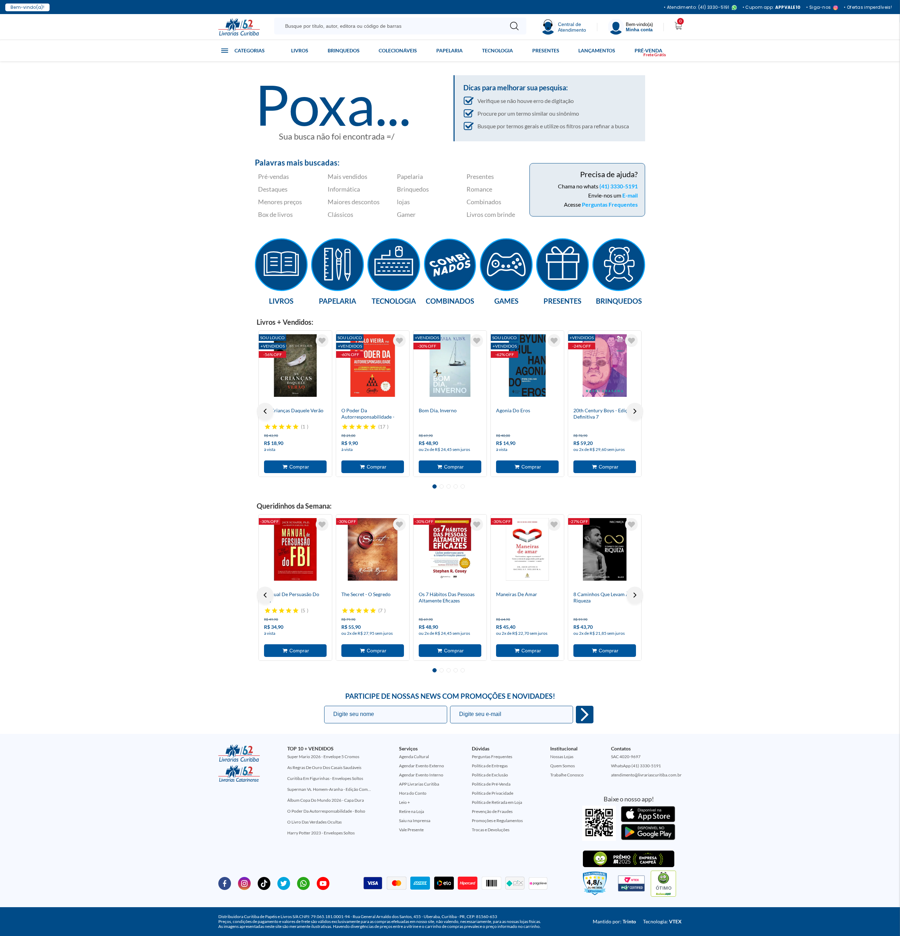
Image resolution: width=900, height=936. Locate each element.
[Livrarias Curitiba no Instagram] (244, 883)
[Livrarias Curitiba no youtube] (323, 883)
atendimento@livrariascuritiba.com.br (646, 774)
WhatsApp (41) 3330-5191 (636, 765)
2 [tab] (441, 486)
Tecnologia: (662, 921)
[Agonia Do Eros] (527, 365)
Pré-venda (648, 50)
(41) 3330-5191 (618, 186)
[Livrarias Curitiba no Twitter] (283, 883)
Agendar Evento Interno (421, 774)
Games (506, 300)
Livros (299, 50)
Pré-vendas (273, 176)
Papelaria (449, 50)
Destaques (273, 189)
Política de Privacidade (492, 793)
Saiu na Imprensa (414, 820)
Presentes (545, 50)
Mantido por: (614, 921)
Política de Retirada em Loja (497, 802)
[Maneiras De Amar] (527, 549)
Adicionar (295, 466)
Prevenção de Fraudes (492, 811)
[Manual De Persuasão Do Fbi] (295, 549)
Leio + (404, 802)
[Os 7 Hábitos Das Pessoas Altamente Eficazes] (450, 549)
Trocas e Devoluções (490, 829)
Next (634, 411)
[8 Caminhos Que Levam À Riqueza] (604, 549)
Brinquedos (344, 50)
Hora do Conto (412, 793)
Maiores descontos (354, 202)
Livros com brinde (491, 214)
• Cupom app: (771, 7)
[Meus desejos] (322, 340)
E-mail (630, 195)
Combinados (484, 202)
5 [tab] (463, 486)
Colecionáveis (398, 50)
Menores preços (280, 202)
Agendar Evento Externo (421, 765)
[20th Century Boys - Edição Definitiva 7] (604, 365)
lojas (403, 202)
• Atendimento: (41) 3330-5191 (696, 7)
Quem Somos (562, 765)
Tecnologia (497, 50)
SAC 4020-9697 (626, 756)
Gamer (406, 214)
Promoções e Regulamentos (497, 820)
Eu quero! (584, 714)
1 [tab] (434, 486)
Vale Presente (411, 829)
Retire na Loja (411, 811)
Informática (344, 189)
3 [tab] (448, 486)
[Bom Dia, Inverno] (450, 365)
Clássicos (340, 214)
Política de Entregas (490, 765)
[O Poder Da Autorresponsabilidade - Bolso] (372, 365)
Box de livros (275, 214)
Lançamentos (596, 50)
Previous (265, 411)
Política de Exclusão (490, 774)
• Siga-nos (818, 7)
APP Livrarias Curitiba (419, 784)
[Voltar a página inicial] (239, 26)
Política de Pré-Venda (491, 784)
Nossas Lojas (561, 756)
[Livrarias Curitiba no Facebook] (224, 883)
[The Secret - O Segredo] (372, 549)
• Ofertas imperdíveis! (868, 7)
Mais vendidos (347, 176)
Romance (479, 189)
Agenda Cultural (414, 756)
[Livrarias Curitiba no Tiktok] (264, 883)
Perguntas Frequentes (610, 204)
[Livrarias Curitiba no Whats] (303, 883)
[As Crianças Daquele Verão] (295, 365)
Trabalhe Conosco (567, 774)
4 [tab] (456, 486)
